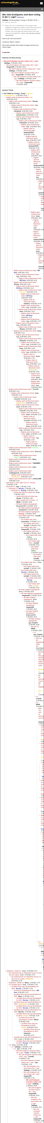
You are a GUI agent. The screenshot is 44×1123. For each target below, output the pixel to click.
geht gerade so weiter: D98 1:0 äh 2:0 (18, 482)
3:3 (34, 632)
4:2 (12, 1047)
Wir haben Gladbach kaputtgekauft (26, 504)
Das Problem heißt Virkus (26, 515)
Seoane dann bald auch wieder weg (24, 492)
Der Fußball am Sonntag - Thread (14, 93)
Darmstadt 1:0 (11, 486)
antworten (7, 52)
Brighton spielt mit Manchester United (18, 97)
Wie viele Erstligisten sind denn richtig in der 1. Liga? (22, 65)
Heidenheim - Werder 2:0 (14, 971)
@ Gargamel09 (12, 22)
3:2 (10, 1045)
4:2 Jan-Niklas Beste (15, 984)
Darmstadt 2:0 (13, 488)
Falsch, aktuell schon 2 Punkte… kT (27, 500)
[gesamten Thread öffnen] (28, 95)
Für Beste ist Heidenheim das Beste (24, 990)
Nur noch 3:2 (35, 626)
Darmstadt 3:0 (15, 490)
